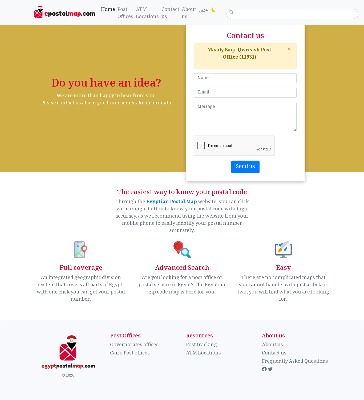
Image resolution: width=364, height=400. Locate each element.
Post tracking (201, 345)
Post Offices (125, 13)
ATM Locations (147, 13)
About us (189, 13)
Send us (245, 167)
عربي (203, 10)
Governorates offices (134, 345)
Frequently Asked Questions (295, 362)
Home (108, 10)
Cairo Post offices (130, 353)
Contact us (170, 13)
